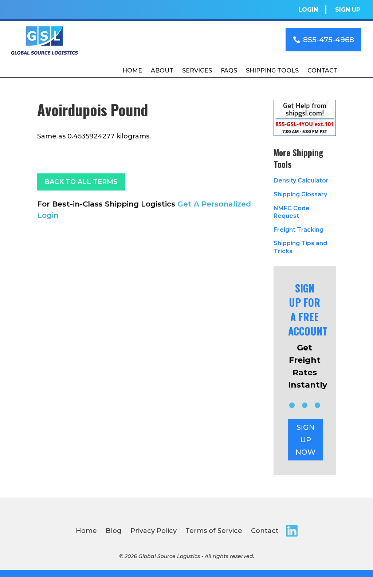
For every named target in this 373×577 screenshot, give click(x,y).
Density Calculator (301, 180)
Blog (114, 531)
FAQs (229, 70)
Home (132, 70)
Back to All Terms (81, 182)
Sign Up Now (305, 439)
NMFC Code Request (292, 212)
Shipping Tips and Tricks (300, 247)
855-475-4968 (328, 39)
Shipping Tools (272, 70)
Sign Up (347, 9)
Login (308, 9)
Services (197, 70)
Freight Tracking (298, 229)
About (162, 70)
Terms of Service (213, 531)
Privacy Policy (153, 531)
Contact (322, 70)
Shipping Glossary (300, 194)
